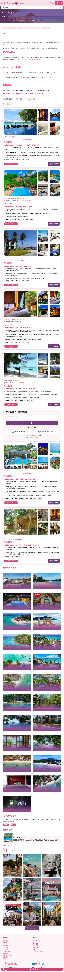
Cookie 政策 (6, 951)
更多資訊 (14, 163)
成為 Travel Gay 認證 (39, 951)
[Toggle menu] (1, 3)
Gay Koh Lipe (16, 12)
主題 (4, 959)
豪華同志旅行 (7, 953)
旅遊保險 (5, 957)
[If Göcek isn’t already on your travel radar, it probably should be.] (12, 865)
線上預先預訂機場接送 (35, 59)
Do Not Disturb (7, 955)
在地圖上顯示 (28, 139)
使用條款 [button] (28, 437)
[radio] (17, 137)
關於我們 (5, 940)
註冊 (32, 423)
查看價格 (56, 163)
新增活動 (35, 945)
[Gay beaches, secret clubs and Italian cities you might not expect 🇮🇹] (32, 865)
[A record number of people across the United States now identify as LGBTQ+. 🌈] (12, 914)
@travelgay (10, 850)
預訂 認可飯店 (34, 969)
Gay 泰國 (7, 12)
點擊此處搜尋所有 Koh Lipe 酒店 (26, 99)
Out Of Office (7, 944)
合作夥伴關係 (37, 940)
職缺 (34, 949)
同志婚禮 (5, 945)
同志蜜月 (5, 947)
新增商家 (35, 944)
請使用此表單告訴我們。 (51, 819)
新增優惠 (35, 947)
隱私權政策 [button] (35, 437)
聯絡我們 (5, 942)
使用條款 (5, 949)
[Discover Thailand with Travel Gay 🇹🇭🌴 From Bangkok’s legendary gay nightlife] (12, 889)
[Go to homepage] (9, 3)
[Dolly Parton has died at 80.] (51, 865)
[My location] (3, 969)
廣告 (34, 942)
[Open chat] (53, 3)
